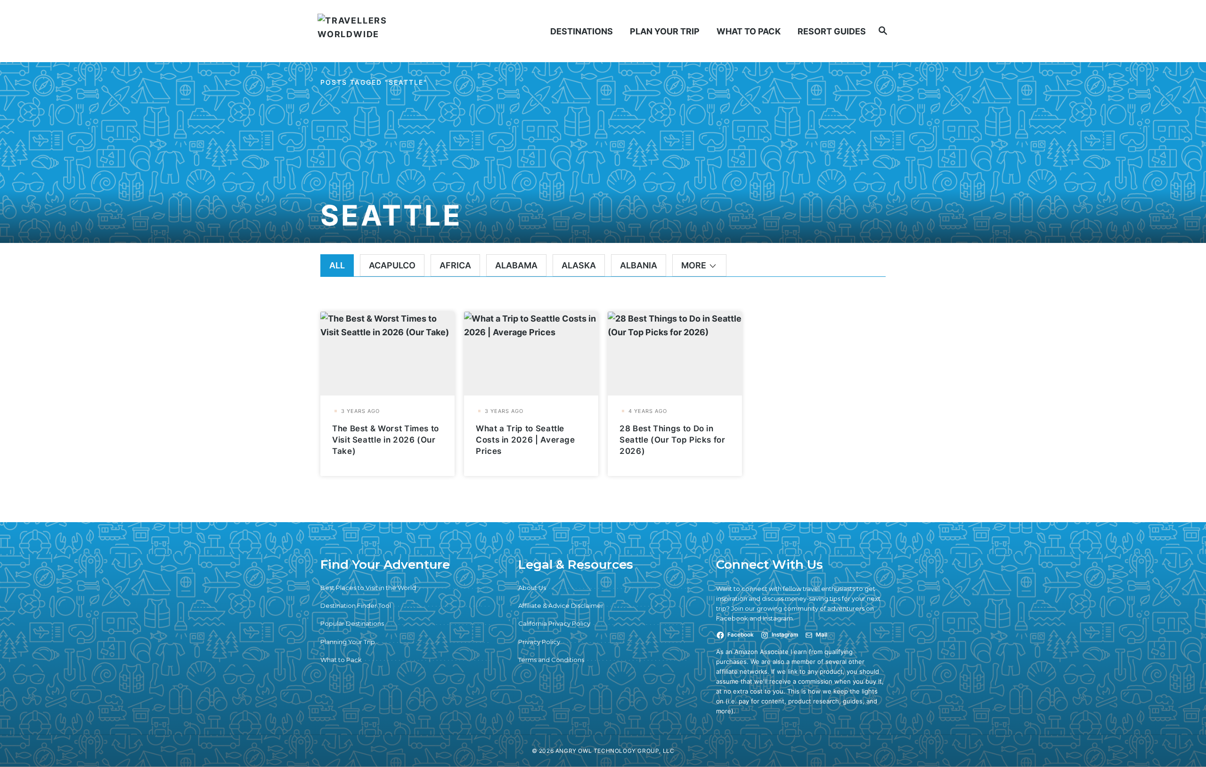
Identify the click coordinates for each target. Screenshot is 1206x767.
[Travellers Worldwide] (386, 31)
